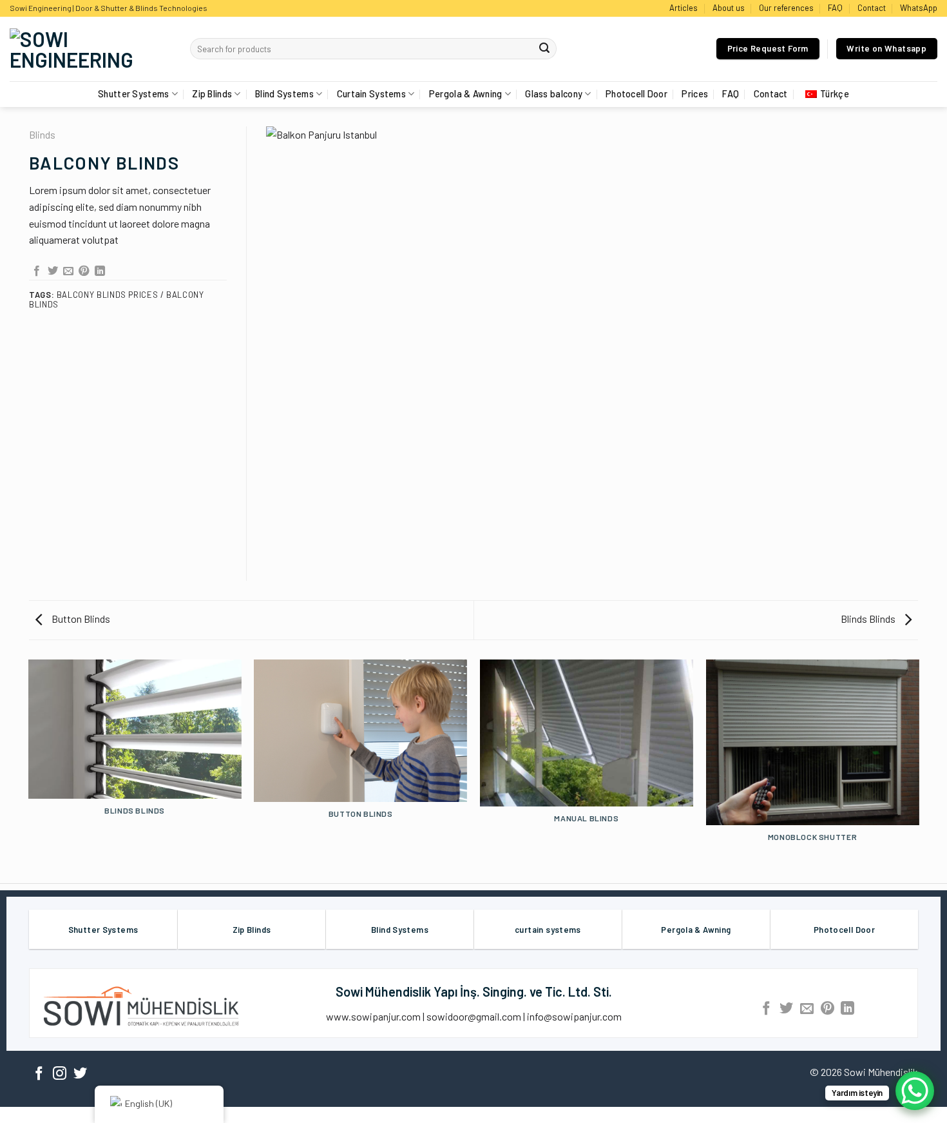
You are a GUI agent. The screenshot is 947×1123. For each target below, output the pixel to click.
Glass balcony (553, 93)
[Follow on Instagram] (59, 1074)
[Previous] (29, 767)
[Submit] (545, 49)
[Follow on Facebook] (39, 1074)
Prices (695, 93)
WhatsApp (918, 8)
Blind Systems (284, 93)
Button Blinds (80, 618)
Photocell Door (636, 93)
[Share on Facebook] (37, 271)
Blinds (42, 134)
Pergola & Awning (465, 93)
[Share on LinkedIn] (100, 271)
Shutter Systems (133, 93)
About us (729, 8)
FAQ (835, 8)
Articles (683, 8)
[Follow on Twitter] (80, 1074)
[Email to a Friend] (68, 271)
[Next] (918, 767)
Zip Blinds (212, 93)
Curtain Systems (371, 93)
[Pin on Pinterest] (84, 271)
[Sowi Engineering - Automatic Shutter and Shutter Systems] (90, 49)
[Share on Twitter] (53, 271)
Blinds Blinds (869, 618)
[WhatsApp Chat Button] (914, 1090)
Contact (871, 8)
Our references (786, 8)
